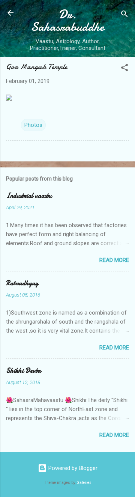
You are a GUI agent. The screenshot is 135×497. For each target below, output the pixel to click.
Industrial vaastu (29, 195)
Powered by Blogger (72, 468)
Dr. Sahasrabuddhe (67, 20)
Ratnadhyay (22, 283)
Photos (33, 125)
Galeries (84, 482)
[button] (124, 69)
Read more (114, 260)
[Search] (124, 15)
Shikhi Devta (23, 370)
